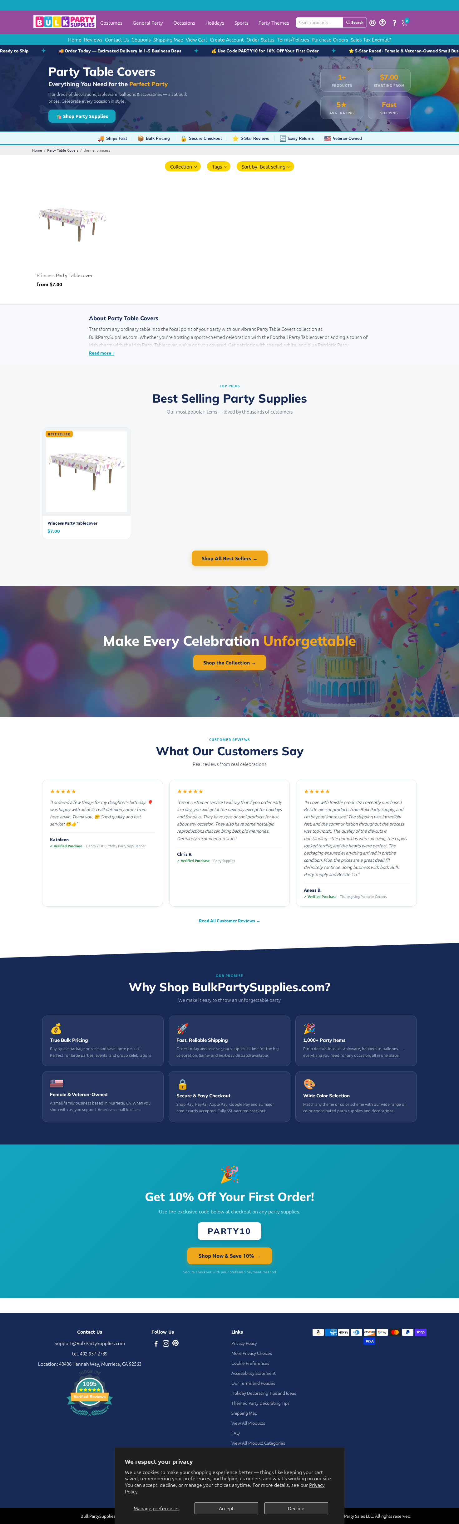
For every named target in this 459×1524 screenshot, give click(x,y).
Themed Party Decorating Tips (260, 1403)
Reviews (93, 39)
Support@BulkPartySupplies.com (90, 1343)
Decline (296, 1508)
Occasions (184, 22)
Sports (241, 22)
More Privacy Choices (251, 1353)
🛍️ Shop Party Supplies (82, 116)
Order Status (260, 39)
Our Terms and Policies (253, 1383)
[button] (183, 166)
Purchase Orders (330, 39)
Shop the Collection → (229, 662)
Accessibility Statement (253, 1373)
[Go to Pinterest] (175, 1344)
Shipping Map (168, 39)
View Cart (196, 39)
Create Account (227, 39)
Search (357, 22)
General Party (148, 22)
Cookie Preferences (250, 1363)
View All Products (248, 1423)
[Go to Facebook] (156, 1344)
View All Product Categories (258, 1443)
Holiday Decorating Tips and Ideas (263, 1393)
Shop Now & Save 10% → (230, 1255)
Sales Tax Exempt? (371, 39)
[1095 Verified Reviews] (90, 1417)
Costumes (111, 22)
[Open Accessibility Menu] (382, 22)
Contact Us (117, 39)
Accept (226, 1508)
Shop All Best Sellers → (230, 558)
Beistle (43, 267)
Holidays (214, 22)
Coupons (141, 39)
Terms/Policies (293, 39)
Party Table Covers (62, 150)
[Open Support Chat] (394, 22)
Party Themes (274, 22)
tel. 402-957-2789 (89, 1353)
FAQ (235, 1433)
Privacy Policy (244, 1343)
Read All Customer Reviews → (229, 920)
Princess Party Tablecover (65, 275)
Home (74, 39)
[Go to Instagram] (166, 1344)
